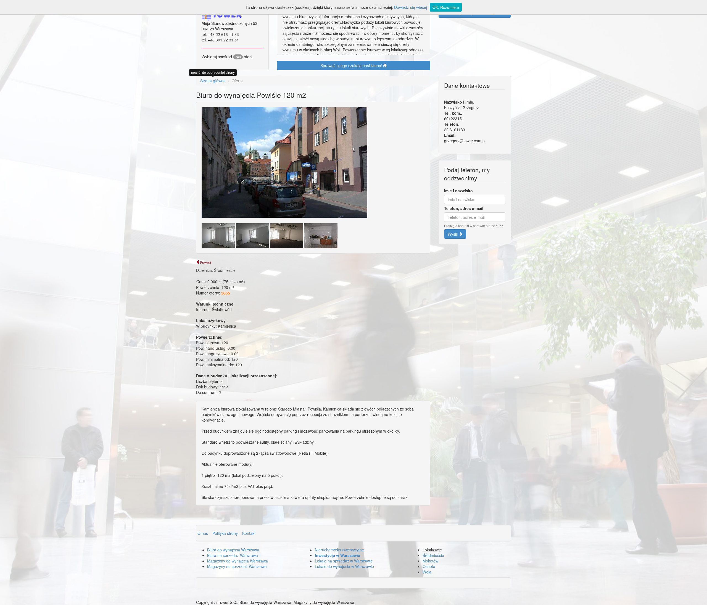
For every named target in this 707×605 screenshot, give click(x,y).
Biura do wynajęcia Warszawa (233, 550)
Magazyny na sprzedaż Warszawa (237, 566)
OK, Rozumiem (445, 7)
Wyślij (453, 234)
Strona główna (213, 80)
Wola (427, 572)
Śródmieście (433, 555)
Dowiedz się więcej (410, 7)
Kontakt (248, 533)
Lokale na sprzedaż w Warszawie (344, 561)
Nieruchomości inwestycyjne (339, 550)
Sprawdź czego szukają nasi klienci (351, 65)
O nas (203, 533)
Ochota (429, 566)
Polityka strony (225, 533)
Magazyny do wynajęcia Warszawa (237, 561)
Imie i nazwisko (458, 190)
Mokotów (430, 561)
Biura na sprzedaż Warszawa (232, 555)
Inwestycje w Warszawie (337, 555)
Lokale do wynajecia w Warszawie (344, 566)
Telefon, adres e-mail (463, 208)
